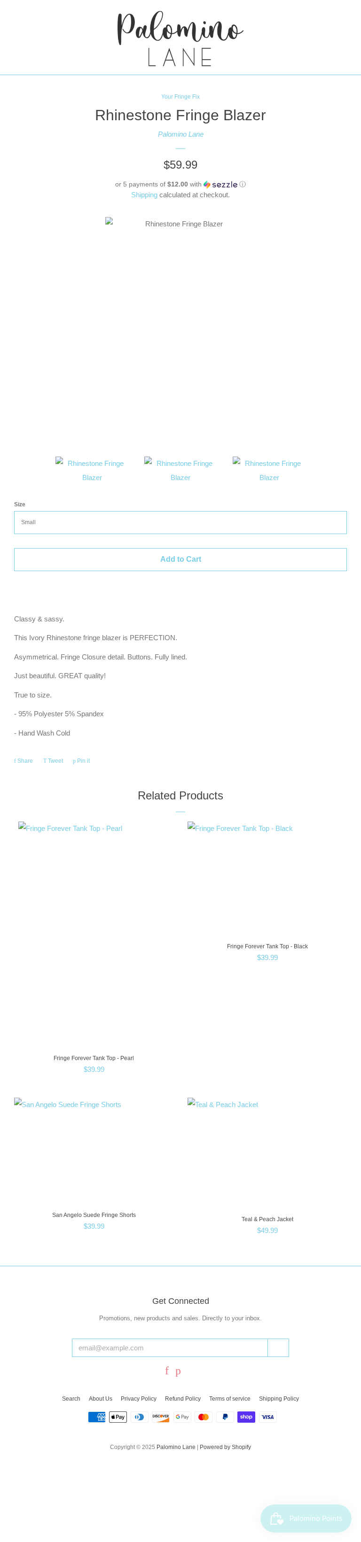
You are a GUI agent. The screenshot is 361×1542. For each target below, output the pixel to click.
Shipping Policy (279, 1398)
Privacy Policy (139, 1398)
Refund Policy (183, 1398)
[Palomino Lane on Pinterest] (178, 1372)
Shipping (144, 195)
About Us (100, 1398)
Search (71, 1398)
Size (19, 504)
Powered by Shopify (225, 1447)
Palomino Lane (181, 134)
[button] (180, 184)
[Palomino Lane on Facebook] (167, 1372)
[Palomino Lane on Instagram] (192, 1372)
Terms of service (230, 1398)
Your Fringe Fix (180, 96)
